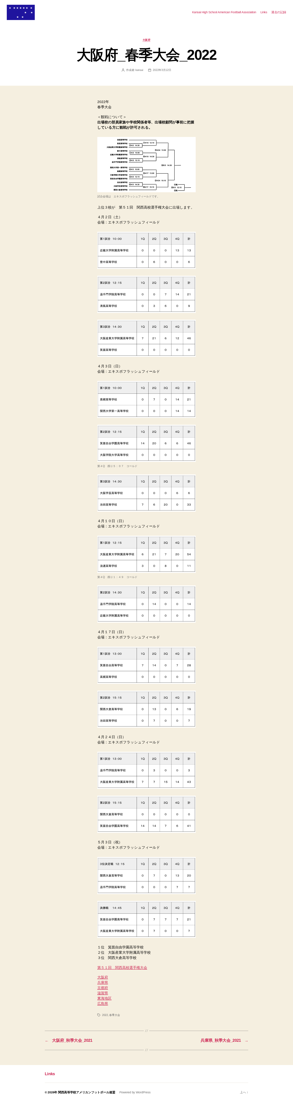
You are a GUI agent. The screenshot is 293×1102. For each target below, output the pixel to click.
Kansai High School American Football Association (224, 12)
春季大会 (114, 1015)
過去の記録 (278, 12)
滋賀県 (102, 993)
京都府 (102, 988)
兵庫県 (102, 982)
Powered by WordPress (135, 1092)
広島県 (102, 1003)
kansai (139, 70)
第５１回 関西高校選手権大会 (122, 967)
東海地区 (104, 998)
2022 (105, 1015)
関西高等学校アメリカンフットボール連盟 (86, 1092)
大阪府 (147, 39)
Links (263, 12)
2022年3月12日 (162, 70)
